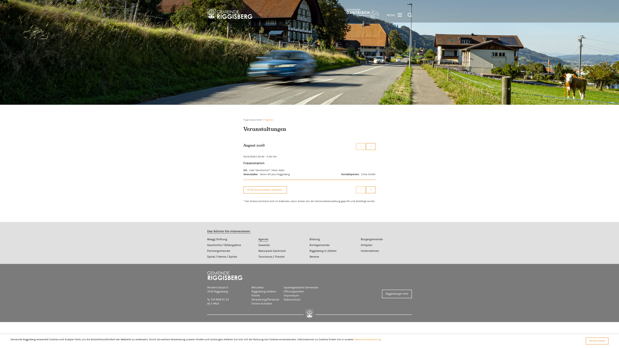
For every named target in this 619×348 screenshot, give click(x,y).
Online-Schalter (261, 303)
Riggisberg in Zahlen (323, 251)
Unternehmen (370, 251)
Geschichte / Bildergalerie (224, 245)
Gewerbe (264, 245)
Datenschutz (292, 299)
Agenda (269, 120)
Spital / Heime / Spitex (222, 256)
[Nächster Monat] (371, 146)
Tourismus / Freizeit (271, 256)
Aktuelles (257, 287)
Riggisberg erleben (252, 120)
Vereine (314, 256)
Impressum (291, 295)
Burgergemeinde (372, 239)
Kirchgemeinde (319, 245)
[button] (394, 14)
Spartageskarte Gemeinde (301, 287)
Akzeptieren (597, 340)
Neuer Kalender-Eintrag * (266, 189)
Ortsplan (366, 245)
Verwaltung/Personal (265, 299)
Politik (255, 295)
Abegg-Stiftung (217, 239)
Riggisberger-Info (397, 293)
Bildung (315, 239)
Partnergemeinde (218, 251)
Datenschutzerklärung (367, 339)
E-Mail (215, 303)
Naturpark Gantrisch (272, 251)
